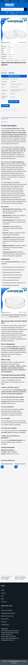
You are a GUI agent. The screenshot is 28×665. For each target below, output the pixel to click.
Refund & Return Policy (7, 616)
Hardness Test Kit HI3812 (20, 577)
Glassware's (23, 60)
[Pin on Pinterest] (13, 110)
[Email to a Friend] (10, 110)
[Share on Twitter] (8, 110)
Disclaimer (4, 621)
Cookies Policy (5, 624)
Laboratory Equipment (12, 60)
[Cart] (26, 5)
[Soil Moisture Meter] (7, 519)
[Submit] (25, 9)
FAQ (17, 12)
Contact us (14, 14)
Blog (21, 12)
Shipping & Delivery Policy (8, 613)
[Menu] (23, 5)
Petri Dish (9, 128)
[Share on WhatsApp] (2, 110)
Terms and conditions (6, 610)
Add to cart (14, 101)
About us (12, 12)
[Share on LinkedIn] (16, 110)
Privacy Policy (5, 619)
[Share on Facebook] (5, 110)
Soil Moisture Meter (5, 577)
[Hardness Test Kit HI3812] (21, 519)
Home (6, 12)
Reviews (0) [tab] (4, 121)
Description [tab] (4, 118)
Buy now (5, 105)
